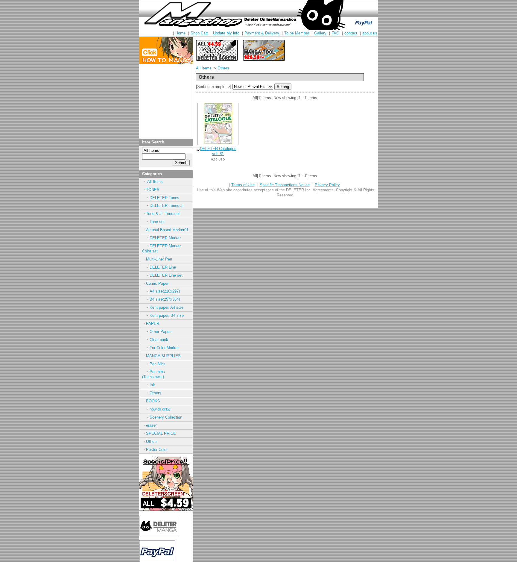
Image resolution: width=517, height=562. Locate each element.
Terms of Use (243, 185)
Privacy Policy (327, 185)
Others (155, 393)
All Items (154, 181)
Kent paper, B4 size (167, 315)
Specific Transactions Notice (285, 185)
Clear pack (159, 339)
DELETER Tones (164, 198)
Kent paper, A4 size (166, 307)
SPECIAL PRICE (161, 433)
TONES (152, 189)
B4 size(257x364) (165, 299)
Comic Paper (157, 283)
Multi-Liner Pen (159, 259)
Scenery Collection (166, 417)
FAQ (335, 33)
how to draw (160, 409)
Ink (152, 385)
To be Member (296, 33)
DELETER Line (163, 267)
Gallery (320, 33)
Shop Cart (199, 33)
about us (369, 33)
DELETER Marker (165, 238)
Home (180, 33)
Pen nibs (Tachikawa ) (159, 374)
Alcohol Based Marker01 (167, 230)
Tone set (157, 221)
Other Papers (161, 331)
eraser (151, 425)
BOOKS (153, 401)
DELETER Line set (166, 275)
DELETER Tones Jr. (167, 205)
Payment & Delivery (261, 33)
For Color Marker (164, 348)
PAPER (152, 323)
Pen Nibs (157, 364)
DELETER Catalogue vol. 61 (218, 151)
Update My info (226, 33)
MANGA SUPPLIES (163, 356)
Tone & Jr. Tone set (163, 213)
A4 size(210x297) (165, 291)
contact (350, 33)
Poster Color (157, 449)
